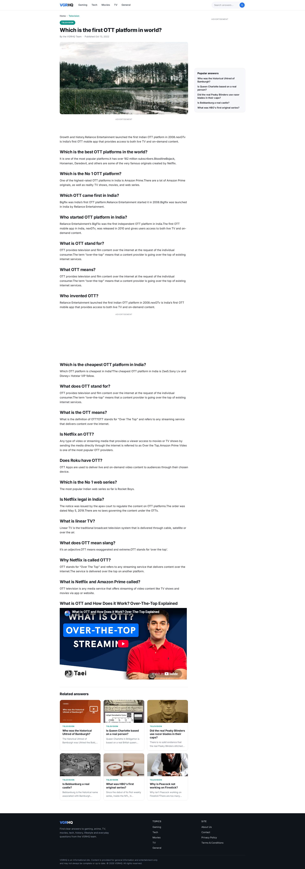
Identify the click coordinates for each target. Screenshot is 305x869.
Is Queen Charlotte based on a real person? (122, 732)
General (126, 4)
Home (63, 16)
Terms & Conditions (212, 842)
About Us (206, 827)
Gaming (82, 4)
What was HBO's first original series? (120, 785)
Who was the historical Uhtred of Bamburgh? (77, 732)
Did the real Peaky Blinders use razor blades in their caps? (167, 734)
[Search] (242, 5)
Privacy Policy (209, 837)
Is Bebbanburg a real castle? (213, 102)
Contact (205, 832)
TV (115, 4)
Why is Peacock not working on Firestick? (164, 785)
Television (74, 16)
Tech (94, 4)
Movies (106, 4)
